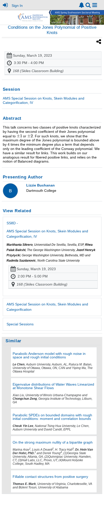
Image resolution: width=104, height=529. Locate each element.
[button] (94, 5)
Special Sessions (20, 324)
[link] (81, 5)
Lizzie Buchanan (40, 185)
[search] (88, 5)
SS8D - (47, 229)
